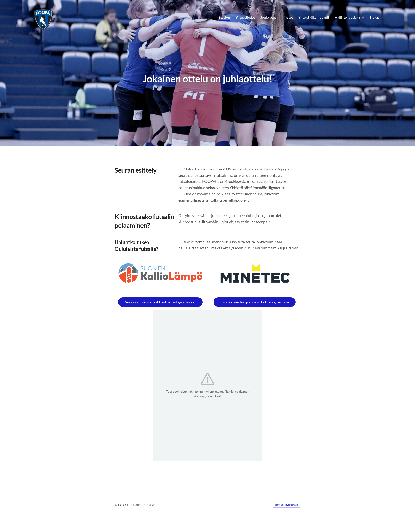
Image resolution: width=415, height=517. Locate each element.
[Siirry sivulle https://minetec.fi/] (254, 275)
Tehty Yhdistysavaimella (286, 504)
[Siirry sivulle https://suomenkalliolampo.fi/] (160, 273)
